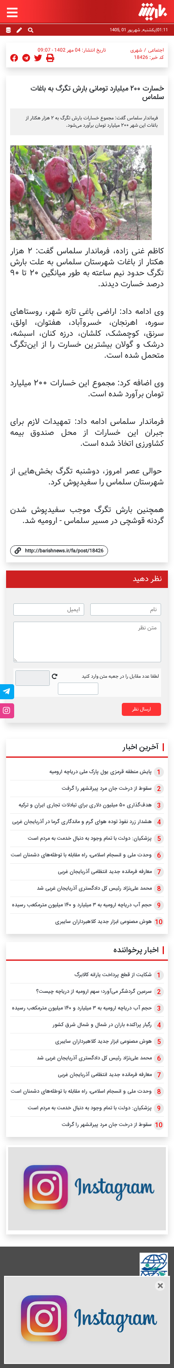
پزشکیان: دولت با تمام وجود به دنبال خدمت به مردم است (90, 838)
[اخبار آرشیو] (8, 31)
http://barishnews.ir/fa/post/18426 (64, 551)
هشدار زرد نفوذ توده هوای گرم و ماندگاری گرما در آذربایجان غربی (82, 821)
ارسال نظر (141, 709)
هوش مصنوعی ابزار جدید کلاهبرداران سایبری (103, 921)
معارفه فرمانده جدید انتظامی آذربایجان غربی (105, 871)
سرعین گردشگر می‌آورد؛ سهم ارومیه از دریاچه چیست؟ (94, 991)
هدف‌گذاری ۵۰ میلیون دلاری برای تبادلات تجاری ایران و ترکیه (85, 805)
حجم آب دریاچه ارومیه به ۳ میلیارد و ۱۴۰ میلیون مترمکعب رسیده (82, 905)
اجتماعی (156, 50)
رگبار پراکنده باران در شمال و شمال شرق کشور (102, 1024)
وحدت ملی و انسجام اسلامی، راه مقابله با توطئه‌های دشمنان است (81, 855)
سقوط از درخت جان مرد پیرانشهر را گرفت (107, 788)
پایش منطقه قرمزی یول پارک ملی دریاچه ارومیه (100, 771)
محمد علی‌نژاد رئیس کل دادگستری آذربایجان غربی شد (94, 888)
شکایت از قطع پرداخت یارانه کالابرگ (113, 974)
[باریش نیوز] (153, 11)
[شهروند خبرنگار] (19, 31)
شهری (136, 50)
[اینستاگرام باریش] (87, 1189)
